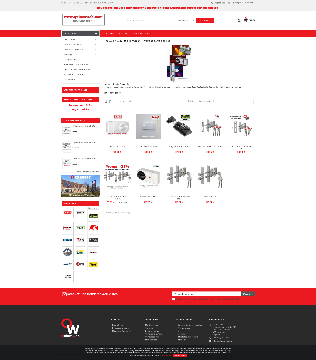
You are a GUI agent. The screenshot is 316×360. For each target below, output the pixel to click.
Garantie (149, 328)
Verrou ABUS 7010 (117, 146)
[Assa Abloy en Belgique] (80, 212)
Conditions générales (155, 334)
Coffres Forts (80, 59)
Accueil (110, 33)
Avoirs (181, 331)
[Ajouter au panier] (112, 142)
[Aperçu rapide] (122, 142)
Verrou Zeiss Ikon (148, 197)
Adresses (182, 334)
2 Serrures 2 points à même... (117, 198)
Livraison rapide (152, 331)
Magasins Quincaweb (122, 331)
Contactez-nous (141, 33)
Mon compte (151, 340)
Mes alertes (183, 340)
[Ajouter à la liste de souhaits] (117, 142)
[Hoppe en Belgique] (67, 240)
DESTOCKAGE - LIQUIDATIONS (77, 69)
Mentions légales (152, 325)
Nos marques (80, 79)
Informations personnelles (190, 325)
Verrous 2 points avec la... (241, 147)
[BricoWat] (93, 208)
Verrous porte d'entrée (77, 90)
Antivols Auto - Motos (80, 74)
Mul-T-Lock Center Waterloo (80, 64)
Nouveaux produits (120, 328)
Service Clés (80, 40)
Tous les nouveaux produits (87, 172)
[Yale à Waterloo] (93, 264)
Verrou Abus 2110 (148, 146)
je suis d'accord (180, 355)
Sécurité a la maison (80, 49)
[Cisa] (67, 228)
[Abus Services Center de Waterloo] (67, 212)
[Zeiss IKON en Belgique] (67, 276)
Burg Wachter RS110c (179, 146)
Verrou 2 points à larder (210, 146)
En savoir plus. (167, 355)
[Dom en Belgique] (93, 228)
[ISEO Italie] (80, 240)
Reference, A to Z (225, 101)
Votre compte (184, 319)
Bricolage (80, 54)
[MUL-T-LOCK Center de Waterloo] (67, 252)
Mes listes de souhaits (188, 337)
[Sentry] (93, 252)
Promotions (117, 325)
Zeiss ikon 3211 (210, 197)
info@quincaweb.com (222, 341)
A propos (123, 33)
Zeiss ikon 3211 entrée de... (179, 198)
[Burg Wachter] (93, 216)
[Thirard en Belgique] (80, 264)
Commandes (184, 328)
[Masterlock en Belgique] (93, 240)
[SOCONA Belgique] (67, 264)
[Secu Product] (80, 252)
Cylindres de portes (80, 45)
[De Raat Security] (80, 228)
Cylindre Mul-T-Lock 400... (85, 126)
